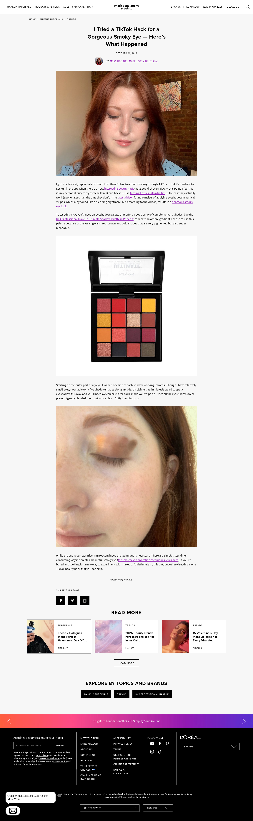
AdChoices (122, 797)
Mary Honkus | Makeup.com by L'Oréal (134, 61)
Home (32, 19)
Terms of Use (42, 755)
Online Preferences (126, 764)
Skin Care (78, 6)
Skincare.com (89, 743)
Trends (71, 19)
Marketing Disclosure (49, 758)
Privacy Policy (122, 743)
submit (60, 745)
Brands (176, 6)
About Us (86, 749)
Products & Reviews (47, 6)
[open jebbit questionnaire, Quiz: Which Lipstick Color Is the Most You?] (13, 810)
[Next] (244, 721)
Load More (126, 663)
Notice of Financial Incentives (27, 764)
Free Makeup (191, 6)
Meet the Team (89, 738)
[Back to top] (244, 812)
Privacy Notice (60, 761)
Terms (117, 749)
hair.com (86, 760)
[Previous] (9, 721)
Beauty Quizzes (212, 6)
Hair (90, 6)
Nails (65, 6)
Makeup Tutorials (19, 6)
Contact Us (87, 755)
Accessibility (122, 738)
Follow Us (232, 6)
